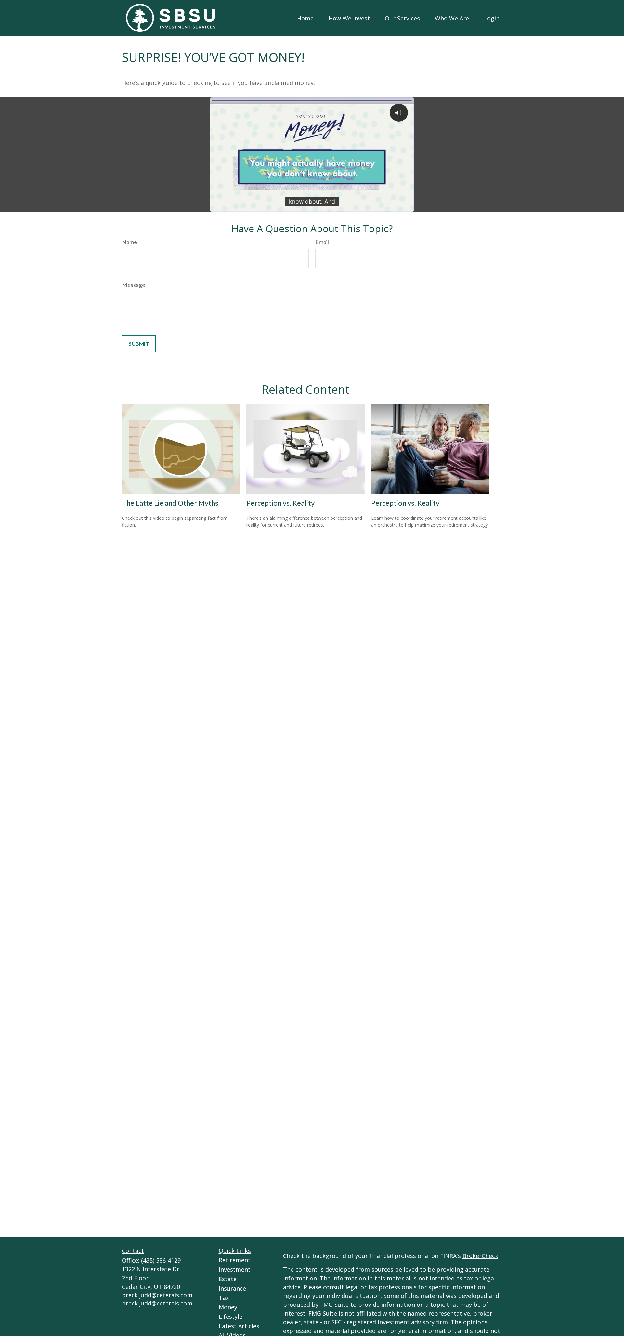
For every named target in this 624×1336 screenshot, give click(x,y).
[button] (305, 18)
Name (129, 241)
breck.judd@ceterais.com (157, 1295)
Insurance (232, 1288)
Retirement (235, 1260)
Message (133, 284)
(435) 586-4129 (161, 1260)
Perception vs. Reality (280, 502)
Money (228, 1307)
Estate (228, 1279)
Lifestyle (230, 1316)
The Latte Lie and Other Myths (170, 502)
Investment (235, 1269)
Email (322, 241)
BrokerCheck (480, 1256)
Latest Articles (239, 1326)
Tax (224, 1298)
